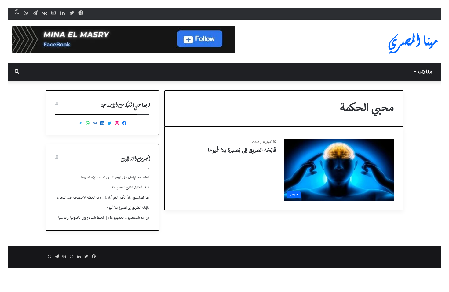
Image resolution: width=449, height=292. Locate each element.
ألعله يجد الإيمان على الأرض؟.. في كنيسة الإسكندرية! (115, 178)
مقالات (425, 72)
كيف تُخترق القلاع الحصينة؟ (130, 188)
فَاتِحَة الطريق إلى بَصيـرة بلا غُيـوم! (241, 151)
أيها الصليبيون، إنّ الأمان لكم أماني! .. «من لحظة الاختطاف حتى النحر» (103, 198)
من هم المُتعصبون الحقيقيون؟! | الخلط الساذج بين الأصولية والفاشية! (103, 218)
